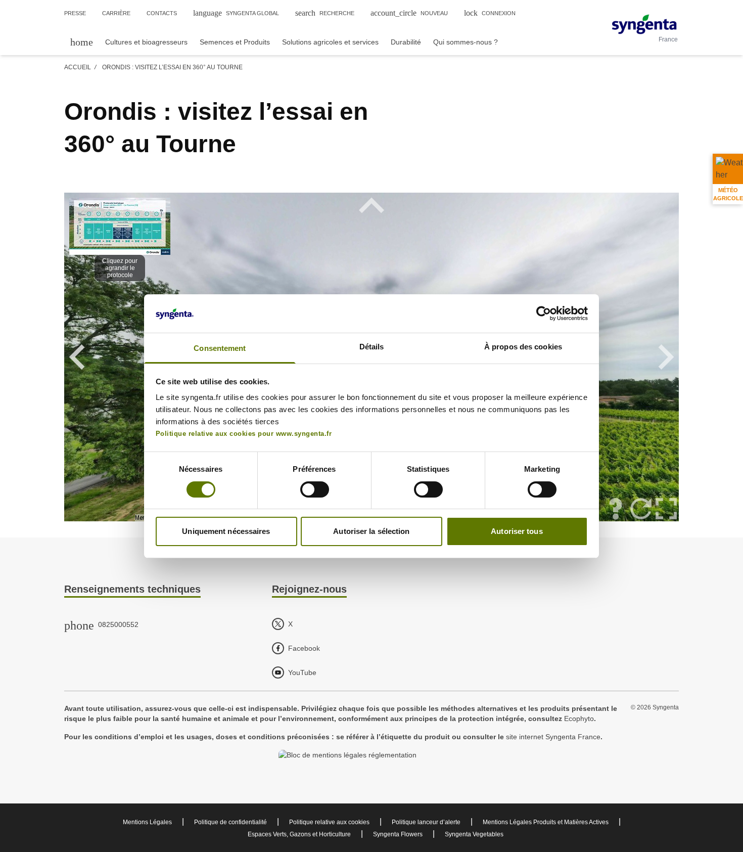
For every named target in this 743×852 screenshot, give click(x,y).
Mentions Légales (147, 822)
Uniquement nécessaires (226, 531)
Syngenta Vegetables (474, 834)
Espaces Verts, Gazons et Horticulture (299, 834)
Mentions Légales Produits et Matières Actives (546, 822)
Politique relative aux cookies (329, 822)
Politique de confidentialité (230, 822)
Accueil (77, 67)
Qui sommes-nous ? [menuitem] (465, 42)
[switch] (314, 489)
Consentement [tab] (220, 348)
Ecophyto (579, 718)
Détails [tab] (371, 346)
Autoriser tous (516, 531)
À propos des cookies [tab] (523, 346)
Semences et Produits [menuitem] (235, 42)
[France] (644, 24)
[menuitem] (81, 41)
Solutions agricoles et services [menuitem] (330, 42)
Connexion (490, 13)
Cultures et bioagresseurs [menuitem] (146, 42)
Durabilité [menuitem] (406, 42)
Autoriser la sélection (371, 531)
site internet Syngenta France (553, 737)
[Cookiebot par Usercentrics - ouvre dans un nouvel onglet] (543, 313)
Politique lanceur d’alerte (426, 822)
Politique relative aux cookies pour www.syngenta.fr (244, 433)
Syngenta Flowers (398, 834)
